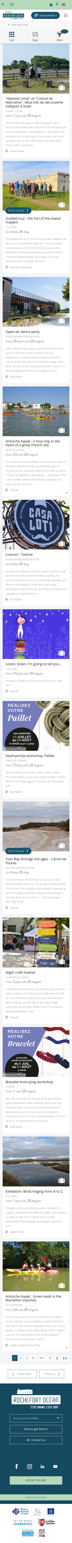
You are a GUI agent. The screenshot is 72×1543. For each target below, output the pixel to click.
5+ (33, 1358)
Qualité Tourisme (37, 1512)
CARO (28, 1533)
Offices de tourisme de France (20, 1512)
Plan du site (26, 1492)
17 (50, 1358)
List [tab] (11, 40)
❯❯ (65, 1358)
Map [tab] (35, 40)
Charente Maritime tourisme (22, 1522)
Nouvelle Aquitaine (46, 1522)
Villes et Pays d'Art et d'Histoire (42, 1533)
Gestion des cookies (36, 1497)
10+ (41, 1358)
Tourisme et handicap (51, 1511)
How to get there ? (36, 1429)
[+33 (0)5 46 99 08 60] (3, 4)
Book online (36, 1480)
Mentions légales (43, 1492)
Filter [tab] (59, 40)
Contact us (38, 1440)
